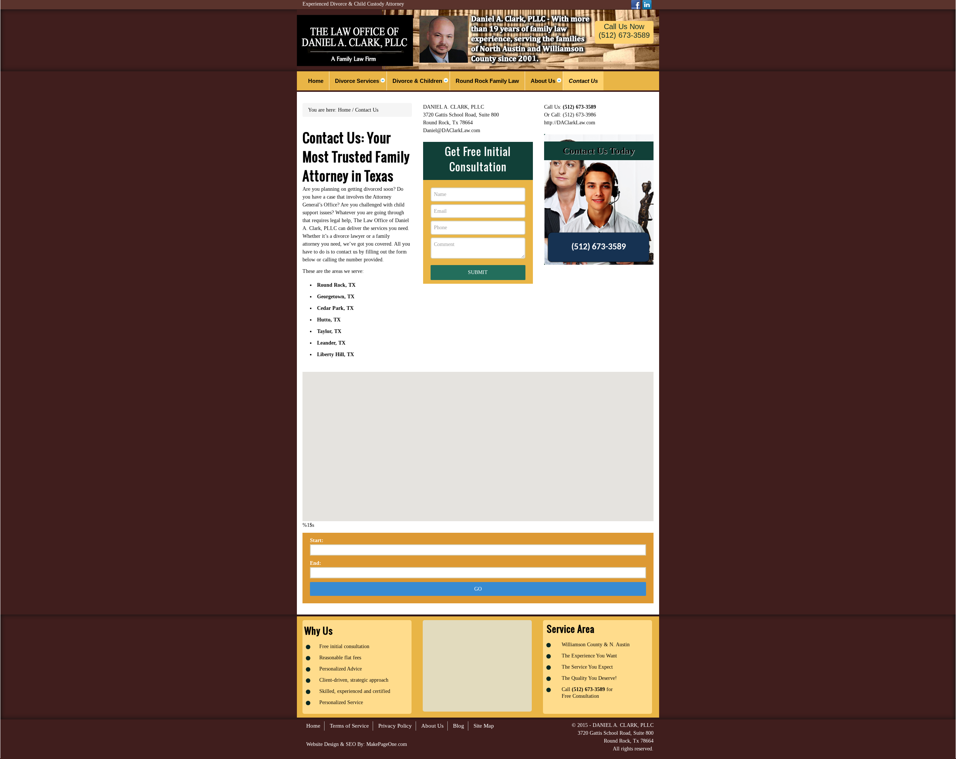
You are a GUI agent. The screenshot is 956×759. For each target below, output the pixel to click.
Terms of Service (349, 726)
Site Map (484, 726)
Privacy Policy (395, 726)
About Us (432, 726)
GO (478, 589)
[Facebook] (635, 4)
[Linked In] (647, 4)
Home (313, 726)
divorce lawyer (349, 236)
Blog (458, 726)
